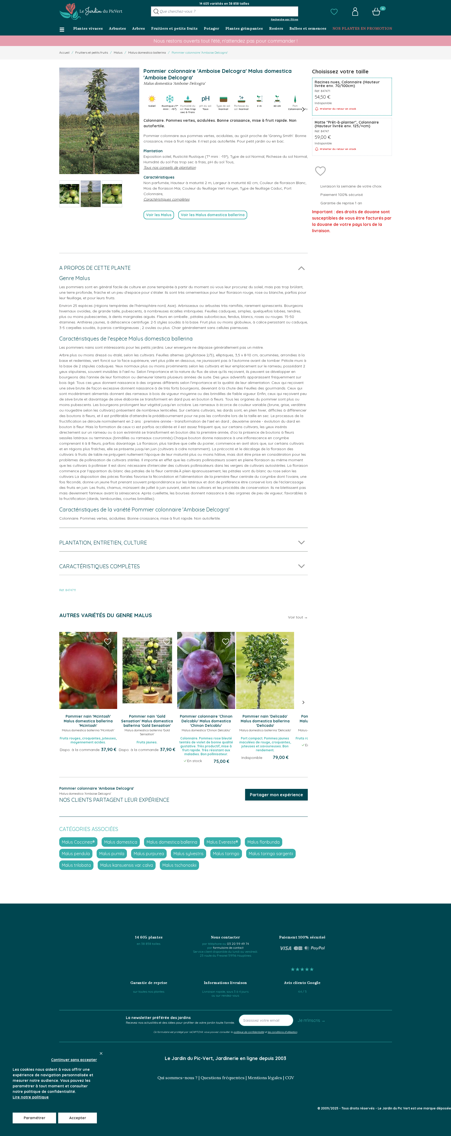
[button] (334, 11)
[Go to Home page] (90, 11)
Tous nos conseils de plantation (169, 167)
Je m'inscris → (311, 1020)
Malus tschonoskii (179, 865)
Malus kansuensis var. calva (126, 865)
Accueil (64, 52)
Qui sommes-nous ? (177, 1077)
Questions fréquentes (223, 1077)
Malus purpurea (149, 853)
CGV (289, 1077)
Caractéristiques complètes (166, 199)
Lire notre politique (31, 1097)
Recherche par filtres (284, 19)
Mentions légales (265, 1077)
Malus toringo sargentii (271, 853)
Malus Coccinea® (78, 842)
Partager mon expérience (276, 794)
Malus (118, 52)
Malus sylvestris (189, 853)
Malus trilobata (76, 865)
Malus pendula (76, 853)
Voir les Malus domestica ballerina (213, 214)
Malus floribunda (263, 842)
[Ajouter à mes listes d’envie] (320, 170)
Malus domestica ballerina (147, 52)
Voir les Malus (158, 214)
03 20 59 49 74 (238, 944)
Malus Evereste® (222, 842)
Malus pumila (111, 853)
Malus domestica (120, 842)
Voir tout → (298, 617)
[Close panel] (101, 1053)
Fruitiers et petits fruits (91, 52)
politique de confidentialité (249, 1031)
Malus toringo (226, 853)
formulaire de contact (228, 948)
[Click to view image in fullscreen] (99, 121)
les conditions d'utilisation (282, 1031)
